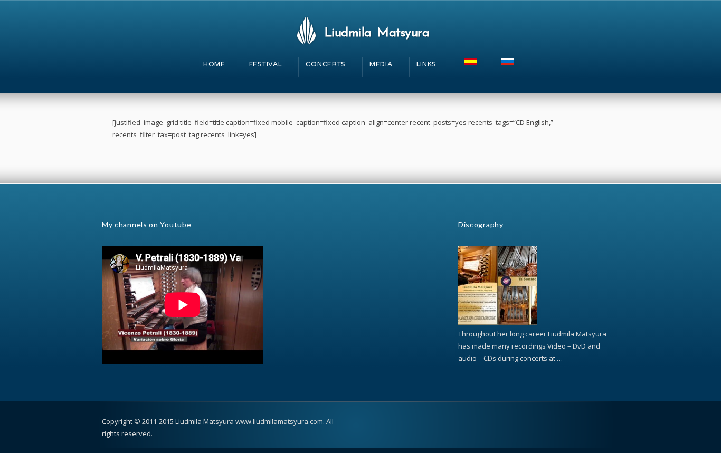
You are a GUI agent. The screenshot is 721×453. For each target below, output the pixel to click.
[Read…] (497, 322)
